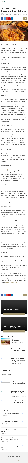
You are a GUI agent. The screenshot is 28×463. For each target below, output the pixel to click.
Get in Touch (11, 456)
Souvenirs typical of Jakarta (8, 169)
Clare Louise (15, 363)
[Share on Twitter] (5, 18)
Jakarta (21, 48)
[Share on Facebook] (2, 18)
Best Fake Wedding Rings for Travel (10, 413)
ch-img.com (18, 460)
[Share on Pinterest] (9, 18)
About (18, 456)
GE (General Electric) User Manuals (9, 421)
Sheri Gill (14, 353)
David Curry (9, 14)
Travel (4, 288)
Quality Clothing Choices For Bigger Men (10, 446)
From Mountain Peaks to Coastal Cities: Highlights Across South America (18, 360)
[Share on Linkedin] (12, 18)
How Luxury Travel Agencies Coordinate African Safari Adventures (19, 383)
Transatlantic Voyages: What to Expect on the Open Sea (18, 393)
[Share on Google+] (7, 18)
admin (13, 386)
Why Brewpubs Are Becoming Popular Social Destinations (18, 350)
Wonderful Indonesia (11, 282)
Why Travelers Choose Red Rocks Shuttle (18, 339)
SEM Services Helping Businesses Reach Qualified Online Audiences (9, 438)
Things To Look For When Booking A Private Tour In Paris (18, 402)
